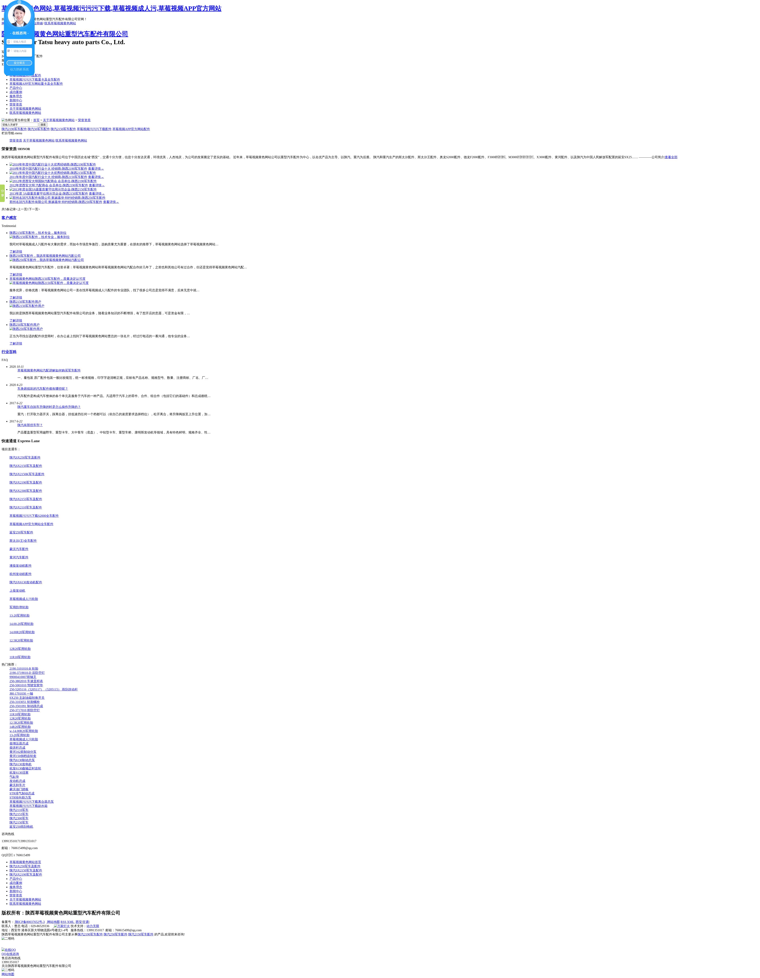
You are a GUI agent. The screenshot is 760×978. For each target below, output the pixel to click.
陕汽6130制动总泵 (22, 760)
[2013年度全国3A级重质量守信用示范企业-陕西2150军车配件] (53, 189)
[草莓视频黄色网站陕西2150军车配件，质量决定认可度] (49, 283)
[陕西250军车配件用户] (26, 328)
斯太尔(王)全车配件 (23, 540)
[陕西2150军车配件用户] (27, 306)
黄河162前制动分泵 (23, 751)
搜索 (43, 124)
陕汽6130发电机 (21, 764)
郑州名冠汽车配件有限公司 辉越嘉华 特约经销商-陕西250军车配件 (56, 202)
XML (71, 922)
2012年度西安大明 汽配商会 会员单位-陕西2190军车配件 (49, 185)
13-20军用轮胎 (19, 615)
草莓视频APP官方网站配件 (131, 129)
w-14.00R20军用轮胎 (24, 731)
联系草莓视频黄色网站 (60, 23)
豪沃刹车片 (17, 785)
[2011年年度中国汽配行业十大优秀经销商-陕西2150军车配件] (53, 172)
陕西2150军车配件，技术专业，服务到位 (38, 232)
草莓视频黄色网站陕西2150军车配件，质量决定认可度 (48, 278)
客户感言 (9, 218)
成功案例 (16, 92)
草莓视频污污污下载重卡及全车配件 (35, 79)
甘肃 (86, 922)
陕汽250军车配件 (115, 934)
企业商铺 (36, 23)
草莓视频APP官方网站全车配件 (31, 524)
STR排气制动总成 (22, 793)
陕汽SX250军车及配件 (25, 457)
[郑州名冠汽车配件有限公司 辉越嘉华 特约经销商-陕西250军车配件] (57, 197)
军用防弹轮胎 (19, 607)
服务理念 (16, 96)
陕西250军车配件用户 (25, 324)
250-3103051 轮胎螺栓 (25, 702)
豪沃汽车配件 (19, 549)
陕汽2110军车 (19, 810)
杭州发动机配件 (21, 574)
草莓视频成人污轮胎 (24, 599)
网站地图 (53, 922)
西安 (79, 922)
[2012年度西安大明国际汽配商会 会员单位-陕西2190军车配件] (53, 181)
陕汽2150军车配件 (63, 129)
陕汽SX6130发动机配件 (26, 582)
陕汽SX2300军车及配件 (26, 490)
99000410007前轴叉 (23, 677)
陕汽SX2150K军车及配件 (27, 474)
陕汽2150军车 (19, 822)
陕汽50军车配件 (39, 129)
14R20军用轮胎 (20, 727)
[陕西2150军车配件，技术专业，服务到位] (40, 237)
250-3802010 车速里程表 (26, 681)
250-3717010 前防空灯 (25, 710)
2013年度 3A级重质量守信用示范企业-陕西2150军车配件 (49, 193)
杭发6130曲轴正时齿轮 (25, 768)
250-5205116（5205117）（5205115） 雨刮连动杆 (44, 689)
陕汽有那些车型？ (30, 425)
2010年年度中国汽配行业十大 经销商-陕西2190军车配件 (48, 168)
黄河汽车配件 (19, 557)
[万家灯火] (61, 926)
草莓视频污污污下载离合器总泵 (32, 801)
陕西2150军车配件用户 (25, 301)
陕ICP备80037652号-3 (29, 922)
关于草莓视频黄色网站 (25, 108)
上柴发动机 (17, 590)
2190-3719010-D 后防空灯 (27, 672)
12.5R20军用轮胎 (21, 640)
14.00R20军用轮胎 (22, 632)
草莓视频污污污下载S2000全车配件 (34, 515)
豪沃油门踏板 (19, 789)
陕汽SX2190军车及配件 (26, 482)
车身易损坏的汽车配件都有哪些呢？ (42, 388)
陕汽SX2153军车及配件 (26, 499)
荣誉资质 (16, 104)
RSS (64, 922)
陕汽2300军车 (19, 818)
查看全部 (671, 157)
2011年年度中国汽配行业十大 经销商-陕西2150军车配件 (48, 177)
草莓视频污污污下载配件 (94, 129)
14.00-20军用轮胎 (21, 624)
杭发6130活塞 (19, 772)
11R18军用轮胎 (20, 657)
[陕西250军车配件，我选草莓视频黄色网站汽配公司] (47, 260)
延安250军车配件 (21, 532)
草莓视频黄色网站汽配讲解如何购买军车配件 (49, 370)
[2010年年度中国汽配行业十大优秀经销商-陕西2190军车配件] (53, 164)
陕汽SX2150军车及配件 (26, 466)
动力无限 (92, 926)
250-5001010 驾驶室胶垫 (26, 685)
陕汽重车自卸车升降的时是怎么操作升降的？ (49, 407)
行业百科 (9, 352)
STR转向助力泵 (20, 797)
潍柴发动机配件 (21, 565)
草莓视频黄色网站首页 (25, 862)
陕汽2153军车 (19, 814)
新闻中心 (16, 100)
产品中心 (16, 88)
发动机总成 (17, 781)
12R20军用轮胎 (20, 648)
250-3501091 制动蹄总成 (26, 706)
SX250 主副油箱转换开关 (27, 697)
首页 (36, 120)
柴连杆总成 (17, 747)
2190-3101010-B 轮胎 (24, 668)
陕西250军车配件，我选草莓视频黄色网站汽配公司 (45, 255)
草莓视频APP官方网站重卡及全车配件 (36, 83)
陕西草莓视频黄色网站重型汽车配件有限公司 (65, 33)
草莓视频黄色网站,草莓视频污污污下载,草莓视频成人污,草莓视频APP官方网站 (111, 8)
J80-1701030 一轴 (21, 693)
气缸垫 (14, 776)
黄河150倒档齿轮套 (23, 756)
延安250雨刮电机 (21, 826)
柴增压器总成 (19, 743)
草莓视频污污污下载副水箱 (29, 806)
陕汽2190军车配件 (14, 129)
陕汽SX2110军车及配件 (26, 507)
